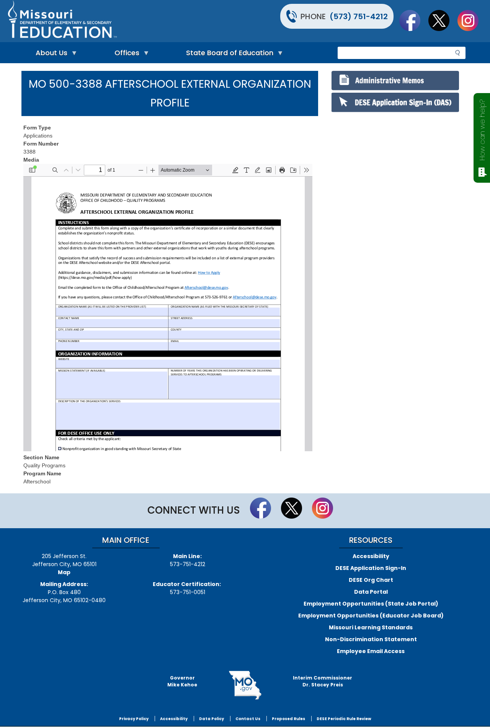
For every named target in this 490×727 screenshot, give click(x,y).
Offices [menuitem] (125, 54)
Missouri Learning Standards (371, 627)
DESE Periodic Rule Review (344, 719)
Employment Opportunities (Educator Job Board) (371, 615)
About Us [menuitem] (49, 54)
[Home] (125, 21)
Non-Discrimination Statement (371, 639)
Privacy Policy (134, 719)
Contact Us (247, 719)
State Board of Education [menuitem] (227, 54)
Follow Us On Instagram (471, 20)
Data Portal (371, 592)
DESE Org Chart (371, 580)
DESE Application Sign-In (370, 568)
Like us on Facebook (413, 20)
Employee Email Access (371, 651)
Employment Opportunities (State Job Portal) (371, 603)
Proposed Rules (288, 719)
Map (64, 572)
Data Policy (211, 719)
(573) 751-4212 (359, 16)
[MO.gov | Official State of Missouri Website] (245, 685)
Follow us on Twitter (442, 20)
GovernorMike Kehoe (182, 681)
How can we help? (482, 130)
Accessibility (371, 556)
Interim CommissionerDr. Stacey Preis (322, 681)
